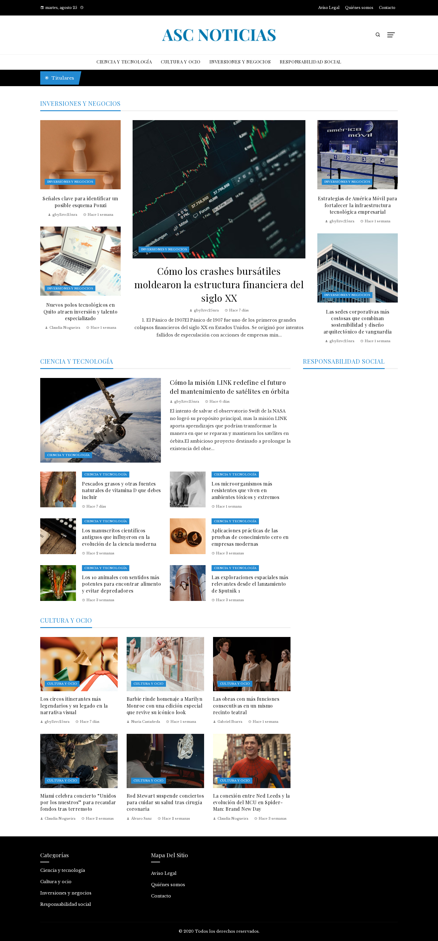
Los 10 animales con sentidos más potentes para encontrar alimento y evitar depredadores (121, 584)
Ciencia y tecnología (68, 455)
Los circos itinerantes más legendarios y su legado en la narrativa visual (74, 705)
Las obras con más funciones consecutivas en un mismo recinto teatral (246, 705)
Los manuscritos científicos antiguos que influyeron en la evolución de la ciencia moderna (119, 537)
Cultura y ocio (62, 684)
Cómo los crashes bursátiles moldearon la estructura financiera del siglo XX (219, 284)
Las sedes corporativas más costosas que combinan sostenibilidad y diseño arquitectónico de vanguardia (358, 322)
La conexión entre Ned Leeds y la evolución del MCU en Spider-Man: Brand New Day (251, 802)
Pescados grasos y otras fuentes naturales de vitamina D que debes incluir (121, 490)
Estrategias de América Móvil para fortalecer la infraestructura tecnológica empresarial (357, 205)
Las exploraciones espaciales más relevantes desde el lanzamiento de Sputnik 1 (250, 584)
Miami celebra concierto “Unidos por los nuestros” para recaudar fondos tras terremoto (78, 802)
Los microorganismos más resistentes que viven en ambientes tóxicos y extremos (245, 490)
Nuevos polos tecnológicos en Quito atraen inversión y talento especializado (80, 311)
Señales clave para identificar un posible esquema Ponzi (80, 201)
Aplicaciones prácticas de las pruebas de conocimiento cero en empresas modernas (250, 537)
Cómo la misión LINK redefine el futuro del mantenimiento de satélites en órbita (229, 386)
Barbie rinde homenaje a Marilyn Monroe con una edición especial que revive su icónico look (165, 705)
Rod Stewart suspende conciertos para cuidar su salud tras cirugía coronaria (165, 802)
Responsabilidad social (65, 904)
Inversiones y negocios (164, 249)
